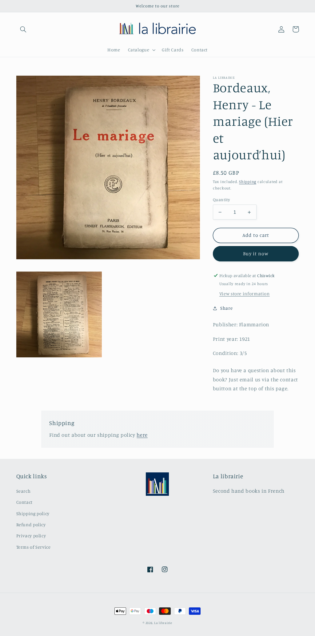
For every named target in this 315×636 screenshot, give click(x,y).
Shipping (247, 181)
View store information (244, 293)
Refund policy (31, 524)
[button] (23, 29)
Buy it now (256, 253)
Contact (24, 502)
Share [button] (226, 308)
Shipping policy (33, 513)
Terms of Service (33, 547)
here (142, 435)
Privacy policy (31, 535)
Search (23, 491)
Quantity (221, 199)
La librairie (163, 623)
